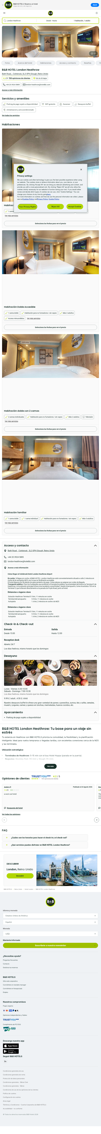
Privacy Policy (42, 199)
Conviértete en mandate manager (14, 985)
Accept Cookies (74, 206)
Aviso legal (6, 1101)
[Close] (81, 169)
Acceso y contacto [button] (16, 545)
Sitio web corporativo (10, 981)
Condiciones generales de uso (13, 1071)
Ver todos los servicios (11, 115)
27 (95, 53)
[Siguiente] (96, 819)
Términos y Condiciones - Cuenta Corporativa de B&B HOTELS (24, 1105)
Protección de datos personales (14, 1078)
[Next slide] (96, 165)
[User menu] (97, 13)
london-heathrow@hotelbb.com (38, 85)
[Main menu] (4, 13)
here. (49, 194)
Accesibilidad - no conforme (12, 1108)
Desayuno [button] (10, 656)
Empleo (5, 992)
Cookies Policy (28, 199)
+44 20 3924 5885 (13, 85)
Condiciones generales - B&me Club (15, 1082)
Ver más (50, 766)
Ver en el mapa (41, 78)
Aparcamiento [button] (13, 712)
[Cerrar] (2, 5)
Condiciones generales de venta (14, 1075)
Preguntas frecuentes (10, 960)
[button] (48, 797)
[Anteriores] (4, 819)
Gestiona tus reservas (10, 967)
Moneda (6, 928)
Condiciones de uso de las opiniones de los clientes (20, 1090)
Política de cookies (9, 1093)
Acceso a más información (12, 90)
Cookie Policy (54, 199)
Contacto (6, 964)
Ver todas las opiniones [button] (11, 814)
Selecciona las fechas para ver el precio (50, 223)
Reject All (55, 206)
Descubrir (20, 876)
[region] (50, 188)
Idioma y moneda (10, 910)
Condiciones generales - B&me (13, 1086)
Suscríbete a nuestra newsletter (50, 945)
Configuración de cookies (12, 1097)
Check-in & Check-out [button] (19, 624)
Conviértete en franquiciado (12, 988)
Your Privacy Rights (27, 206)
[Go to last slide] (4, 165)
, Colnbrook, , (25, 74)
